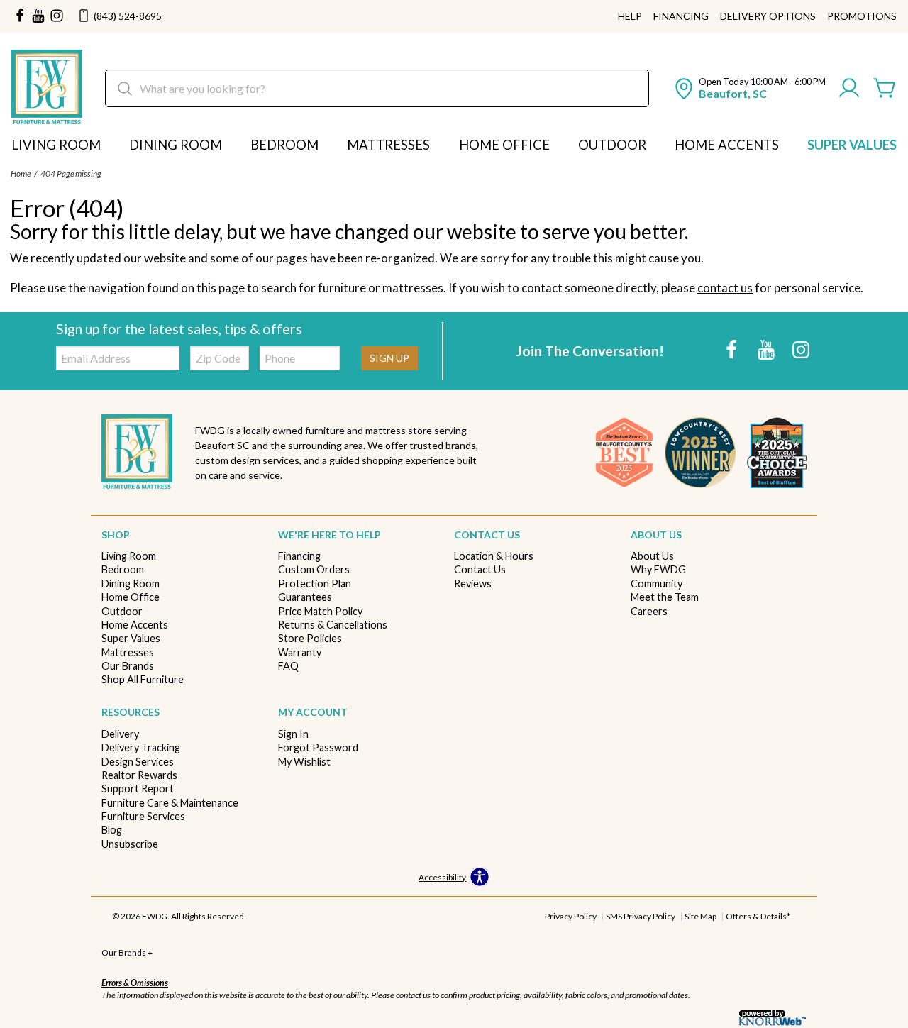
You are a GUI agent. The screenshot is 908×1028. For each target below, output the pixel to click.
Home (21, 173)
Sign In (293, 734)
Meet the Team (665, 597)
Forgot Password (318, 747)
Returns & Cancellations (332, 625)
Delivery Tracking (140, 747)
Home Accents (727, 145)
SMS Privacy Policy (640, 916)
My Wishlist (304, 762)
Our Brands (127, 666)
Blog (111, 830)
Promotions (862, 16)
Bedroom (284, 145)
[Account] (849, 88)
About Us (652, 556)
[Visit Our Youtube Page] (767, 349)
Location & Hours (493, 556)
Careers (649, 611)
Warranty (299, 652)
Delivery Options (768, 16)
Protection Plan (314, 583)
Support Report (137, 789)
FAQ (288, 666)
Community (656, 583)
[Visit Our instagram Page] (56, 16)
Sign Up (389, 358)
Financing (681, 16)
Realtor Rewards (139, 775)
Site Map (700, 916)
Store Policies (310, 638)
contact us (725, 287)
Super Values (852, 145)
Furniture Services (143, 816)
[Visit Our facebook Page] (19, 16)
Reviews (473, 583)
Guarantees (305, 597)
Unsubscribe (129, 844)
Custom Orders (314, 569)
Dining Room (175, 145)
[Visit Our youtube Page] (38, 16)
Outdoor (612, 145)
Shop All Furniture (142, 679)
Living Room (56, 145)
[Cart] (885, 88)
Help (630, 16)
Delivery (120, 734)
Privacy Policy (571, 916)
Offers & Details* (758, 916)
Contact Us (480, 569)
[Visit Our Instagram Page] (801, 349)
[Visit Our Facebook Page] (732, 349)
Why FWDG (658, 569)
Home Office (504, 145)
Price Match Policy (320, 611)
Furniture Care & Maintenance (169, 803)
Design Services (137, 762)
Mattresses (388, 145)
